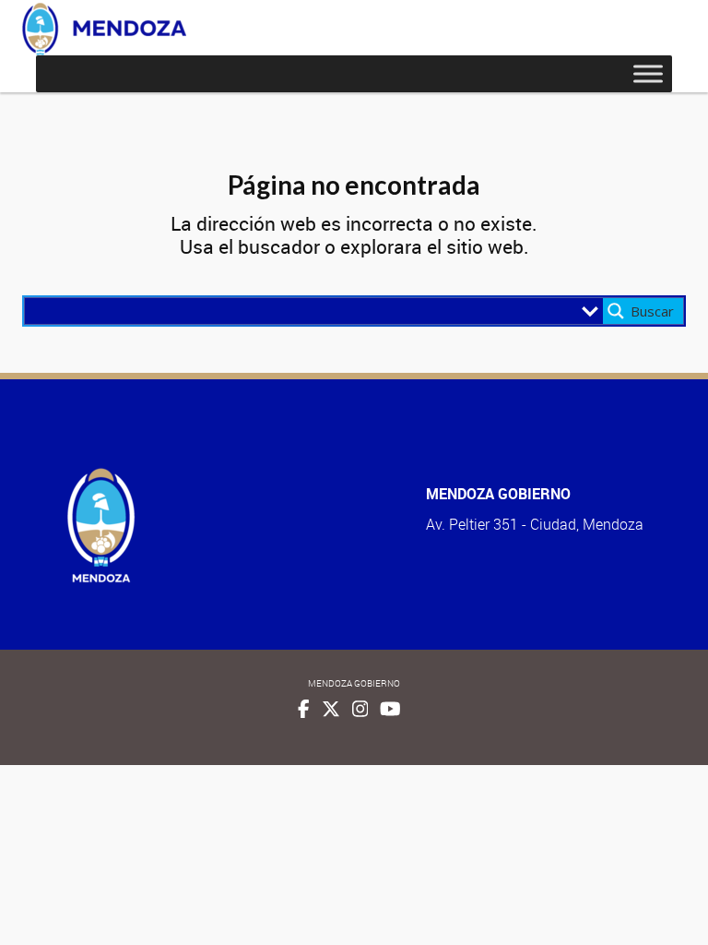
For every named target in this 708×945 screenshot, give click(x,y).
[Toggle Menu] (648, 73)
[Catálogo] (104, 29)
